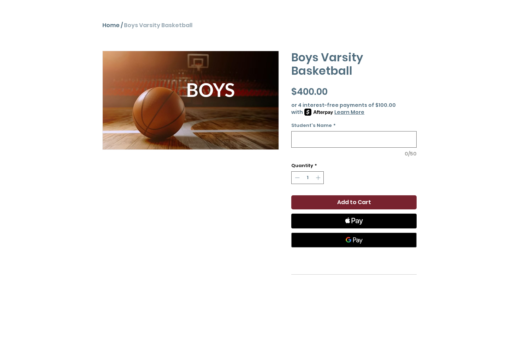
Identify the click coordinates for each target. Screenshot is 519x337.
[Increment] (319, 178)
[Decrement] (296, 178)
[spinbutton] (308, 178)
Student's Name (313, 125)
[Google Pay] (354, 240)
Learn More (349, 112)
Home (111, 25)
